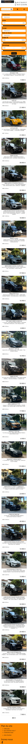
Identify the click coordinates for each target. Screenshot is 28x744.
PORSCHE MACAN (14, 514)
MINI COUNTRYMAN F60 (14, 652)
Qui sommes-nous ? (10, 730)
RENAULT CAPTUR (14, 431)
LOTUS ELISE (14, 128)
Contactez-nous (8, 732)
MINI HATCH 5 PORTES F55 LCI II (14, 183)
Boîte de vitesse (7, 33)
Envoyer (14, 53)
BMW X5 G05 (14, 376)
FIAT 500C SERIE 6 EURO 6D (14, 321)
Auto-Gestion (7, 735)
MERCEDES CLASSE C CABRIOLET (14, 487)
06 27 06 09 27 (22, 2)
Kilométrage (5, 45)
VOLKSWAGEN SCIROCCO (14, 569)
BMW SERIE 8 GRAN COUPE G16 (14, 266)
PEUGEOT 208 (14, 73)
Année (4, 20)
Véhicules (7, 729)
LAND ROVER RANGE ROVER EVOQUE (14, 211)
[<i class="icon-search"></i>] (11, 9)
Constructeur (6, 14)
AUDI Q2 (14, 100)
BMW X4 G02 (14, 155)
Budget (5, 37)
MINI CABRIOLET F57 (14, 404)
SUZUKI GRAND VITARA (14, 707)
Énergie (4, 28)
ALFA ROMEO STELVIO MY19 (14, 680)
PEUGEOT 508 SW (14, 349)
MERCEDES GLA (14, 293)
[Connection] (17, 9)
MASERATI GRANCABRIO (14, 459)
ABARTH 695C (14, 238)
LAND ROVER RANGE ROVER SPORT (14, 542)
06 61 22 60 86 (22, 5)
